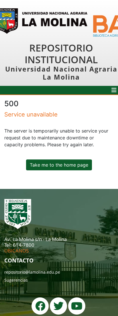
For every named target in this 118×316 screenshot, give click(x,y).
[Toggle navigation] (114, 90)
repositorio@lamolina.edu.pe (32, 272)
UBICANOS (16, 250)
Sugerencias (16, 280)
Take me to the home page (59, 165)
